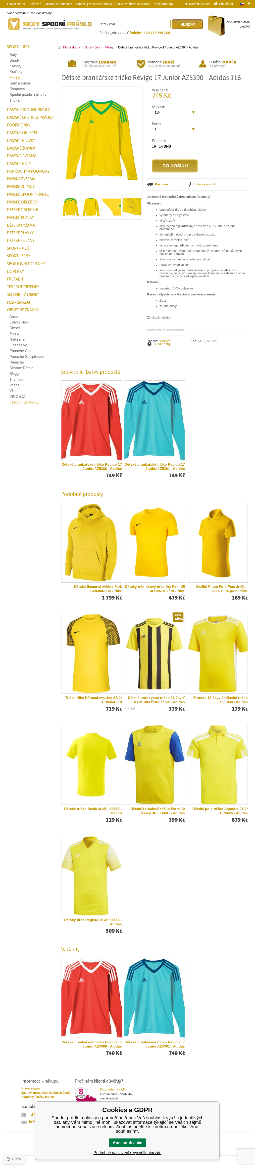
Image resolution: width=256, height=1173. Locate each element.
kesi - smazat (19, 302)
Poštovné (35, 3)
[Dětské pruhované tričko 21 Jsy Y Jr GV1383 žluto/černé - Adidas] (154, 653)
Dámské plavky (21, 141)
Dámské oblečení (23, 133)
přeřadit (15, 279)
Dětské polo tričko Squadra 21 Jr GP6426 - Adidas (220, 811)
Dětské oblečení (22, 210)
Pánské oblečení (22, 202)
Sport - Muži (18, 248)
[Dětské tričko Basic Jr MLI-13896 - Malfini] (91, 765)
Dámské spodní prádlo (29, 110)
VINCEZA (17, 396)
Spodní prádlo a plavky (28, 94)
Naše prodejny (163, 3)
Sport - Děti (18, 47)
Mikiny (14, 77)
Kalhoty (15, 66)
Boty (13, 54)
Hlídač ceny (162, 344)
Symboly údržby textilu (37, 1097)
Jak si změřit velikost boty (133, 3)
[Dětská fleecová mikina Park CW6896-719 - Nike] (91, 542)
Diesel (14, 328)
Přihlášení (226, 3)
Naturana (16, 339)
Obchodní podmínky (58, 3)
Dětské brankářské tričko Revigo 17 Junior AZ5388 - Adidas (92, 466)
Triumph (16, 379)
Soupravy (17, 89)
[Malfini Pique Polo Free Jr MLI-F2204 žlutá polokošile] (217, 542)
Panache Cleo (20, 351)
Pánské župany (21, 187)
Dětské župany (20, 241)
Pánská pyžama (21, 179)
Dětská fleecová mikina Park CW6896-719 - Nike (98, 589)
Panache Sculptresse (26, 356)
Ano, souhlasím (127, 1143)
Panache (16, 362)
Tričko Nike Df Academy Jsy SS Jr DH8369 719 (93, 700)
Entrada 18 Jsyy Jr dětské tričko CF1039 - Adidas (220, 700)
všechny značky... (24, 402)
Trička (14, 100)
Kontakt (80, 3)
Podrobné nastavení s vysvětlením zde (127, 1153)
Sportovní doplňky (26, 264)
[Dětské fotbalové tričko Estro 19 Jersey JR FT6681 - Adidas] (154, 765)
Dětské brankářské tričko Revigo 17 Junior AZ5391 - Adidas (155, 466)
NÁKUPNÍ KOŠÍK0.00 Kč (238, 24)
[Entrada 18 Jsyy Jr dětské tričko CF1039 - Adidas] (217, 653)
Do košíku (175, 165)
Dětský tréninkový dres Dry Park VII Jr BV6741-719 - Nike (155, 589)
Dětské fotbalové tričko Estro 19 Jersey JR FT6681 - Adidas (157, 811)
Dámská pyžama (21, 156)
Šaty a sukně (20, 83)
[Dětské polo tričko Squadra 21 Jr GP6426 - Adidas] (217, 765)
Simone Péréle (21, 368)
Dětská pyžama (21, 225)
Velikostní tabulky (100, 3)
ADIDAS (165, 341)
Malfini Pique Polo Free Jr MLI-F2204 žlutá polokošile (222, 589)
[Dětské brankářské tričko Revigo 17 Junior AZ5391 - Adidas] (154, 420)
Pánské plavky (20, 218)
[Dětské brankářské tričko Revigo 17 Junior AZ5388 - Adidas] (91, 420)
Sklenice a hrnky (23, 295)
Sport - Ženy (18, 256)
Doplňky (15, 272)
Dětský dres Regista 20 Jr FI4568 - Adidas (93, 922)
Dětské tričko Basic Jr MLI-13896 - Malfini (93, 811)
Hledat (187, 24)
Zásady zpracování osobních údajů (45, 1092)
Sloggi (14, 373)
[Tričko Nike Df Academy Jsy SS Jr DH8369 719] (91, 653)
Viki (12, 391)
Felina (14, 333)
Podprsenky (18, 125)
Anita (13, 316)
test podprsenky (23, 287)
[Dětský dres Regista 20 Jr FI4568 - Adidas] (91, 876)
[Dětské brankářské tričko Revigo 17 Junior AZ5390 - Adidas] (70, 218)
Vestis (14, 385)
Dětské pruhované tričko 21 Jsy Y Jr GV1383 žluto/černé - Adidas (156, 700)
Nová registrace (199, 3)
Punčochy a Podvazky (28, 171)
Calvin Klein (19, 322)
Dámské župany (21, 148)
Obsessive (18, 345)
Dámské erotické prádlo (30, 118)
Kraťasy (16, 72)
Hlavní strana (30, 1088)
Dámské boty (19, 164)
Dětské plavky (20, 233)
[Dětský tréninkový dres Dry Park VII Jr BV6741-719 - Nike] (154, 542)
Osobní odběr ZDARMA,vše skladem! (116, 1093)
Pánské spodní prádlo (28, 195)
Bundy (14, 60)
